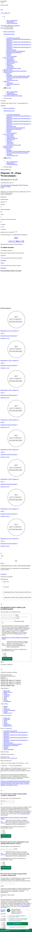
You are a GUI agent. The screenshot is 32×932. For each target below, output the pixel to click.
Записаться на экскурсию (13, 84)
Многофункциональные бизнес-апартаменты (15, 71)
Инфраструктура (8, 692)
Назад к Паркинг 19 (6, 169)
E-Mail (17, 618)
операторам (23, 629)
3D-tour (5, 693)
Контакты (6, 81)
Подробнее (3, 260)
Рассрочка (9, 75)
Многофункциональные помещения (16, 51)
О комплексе (7, 694)
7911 (2, 9)
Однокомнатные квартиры (13, 38)
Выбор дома (7, 690)
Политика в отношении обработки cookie (15, 783)
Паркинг (9, 55)
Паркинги (9, 64)
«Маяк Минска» (11, 21)
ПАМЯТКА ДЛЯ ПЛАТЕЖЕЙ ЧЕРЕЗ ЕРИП (18, 76)
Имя (17, 615)
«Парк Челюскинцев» (12, 23)
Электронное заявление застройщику (10, 25)
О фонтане (6, 696)
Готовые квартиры (11, 49)
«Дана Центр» (10, 67)
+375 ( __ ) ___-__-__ (21, 616)
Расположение (7, 701)
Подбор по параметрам (9, 710)
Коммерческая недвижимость (14, 52)
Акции (5, 697)
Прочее (8, 85)
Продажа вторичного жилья (14, 68)
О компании (10, 82)
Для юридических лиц (12, 80)
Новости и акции (8, 69)
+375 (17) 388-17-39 (12, 758)
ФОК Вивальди (11, 63)
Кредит (8, 73)
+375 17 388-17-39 (5, 13)
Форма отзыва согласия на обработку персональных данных (15, 784)
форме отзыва (18, 633)
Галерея (6, 700)
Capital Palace (10, 65)
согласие (4, 645)
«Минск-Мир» (10, 59)
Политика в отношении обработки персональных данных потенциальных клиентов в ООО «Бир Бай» (15, 781)
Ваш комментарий (19, 621)
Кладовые (9, 53)
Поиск (5, 698)
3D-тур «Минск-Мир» (12, 20)
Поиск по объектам (9, 57)
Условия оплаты (8, 72)
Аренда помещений (12, 56)
